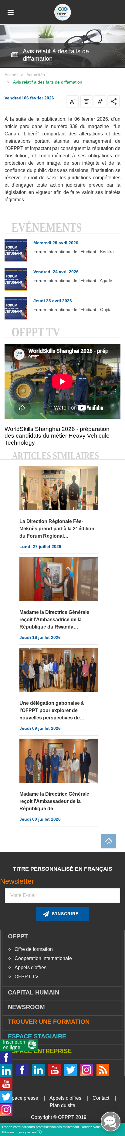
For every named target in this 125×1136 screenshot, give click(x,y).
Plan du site (62, 1105)
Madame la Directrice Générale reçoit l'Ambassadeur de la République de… (54, 801)
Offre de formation (34, 949)
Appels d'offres (30, 967)
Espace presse (22, 1098)
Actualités (35, 74)
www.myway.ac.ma (22, 1132)
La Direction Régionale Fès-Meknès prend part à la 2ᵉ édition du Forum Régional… (56, 529)
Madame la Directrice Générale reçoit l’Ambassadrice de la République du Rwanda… (54, 619)
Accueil (11, 74)
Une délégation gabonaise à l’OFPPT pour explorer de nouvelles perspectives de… (52, 710)
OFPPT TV (27, 976)
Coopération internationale (43, 958)
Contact (101, 1098)
